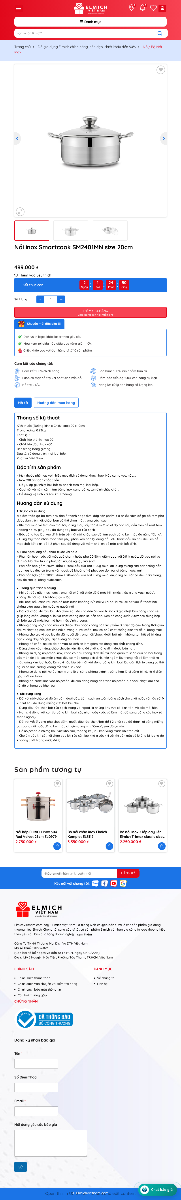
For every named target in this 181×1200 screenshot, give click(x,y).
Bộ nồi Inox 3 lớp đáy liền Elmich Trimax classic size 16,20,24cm (141, 834)
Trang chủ (22, 46)
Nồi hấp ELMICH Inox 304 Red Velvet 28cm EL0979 (36, 834)
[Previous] (17, 138)
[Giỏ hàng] (162, 8)
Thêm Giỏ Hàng (95, 311)
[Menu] (19, 8)
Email (20, 1101)
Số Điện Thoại (26, 1077)
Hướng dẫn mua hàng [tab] (56, 402)
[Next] (163, 138)
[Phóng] (20, 211)
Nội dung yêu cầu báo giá (35, 1125)
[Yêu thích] (153, 7)
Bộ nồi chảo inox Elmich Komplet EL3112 (87, 834)
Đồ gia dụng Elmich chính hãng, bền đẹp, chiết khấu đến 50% (87, 46)
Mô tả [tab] (23, 402)
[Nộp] (162, 33)
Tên (18, 1053)
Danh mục (92, 21)
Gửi (20, 1167)
